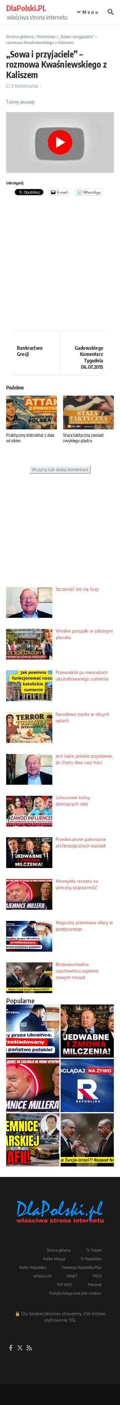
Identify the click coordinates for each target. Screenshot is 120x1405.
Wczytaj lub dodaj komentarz (60, 469)
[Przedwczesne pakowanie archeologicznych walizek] (87, 1031)
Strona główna (20, 36)
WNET (72, 1276)
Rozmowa (46, 36)
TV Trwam (94, 1250)
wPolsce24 (42, 1276)
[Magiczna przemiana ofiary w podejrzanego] (32, 1031)
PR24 (97, 1276)
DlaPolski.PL (26, 8)
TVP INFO (64, 1284)
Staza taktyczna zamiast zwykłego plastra (83, 437)
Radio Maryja (54, 1259)
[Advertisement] (60, 265)
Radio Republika (32, 1267)
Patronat (95, 1284)
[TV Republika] (87, 1085)
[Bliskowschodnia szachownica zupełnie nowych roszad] (87, 1139)
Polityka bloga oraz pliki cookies (75, 1293)
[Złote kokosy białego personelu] (32, 1139)
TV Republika (91, 1259)
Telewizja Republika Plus (82, 1267)
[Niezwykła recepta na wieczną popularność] (32, 1085)
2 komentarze (24, 86)
